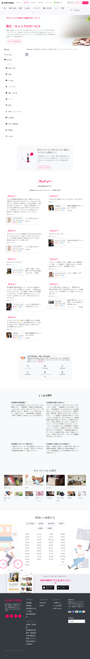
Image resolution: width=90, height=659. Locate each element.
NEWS (42, 605)
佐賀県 (63, 542)
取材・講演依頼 (31, 633)
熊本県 (63, 548)
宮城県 (27, 542)
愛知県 (39, 553)
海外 (62, 562)
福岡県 (63, 539)
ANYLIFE (43, 603)
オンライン (62, 565)
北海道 (27, 534)
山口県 (51, 553)
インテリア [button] (36, 8)
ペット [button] (56, 8)
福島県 (27, 551)
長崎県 (63, 545)
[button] (70, 2)
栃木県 (27, 556)
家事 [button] (20, 8)
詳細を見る (41, 361)
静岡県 (39, 551)
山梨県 (39, 542)
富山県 (39, 534)
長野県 (39, 545)
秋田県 (27, 545)
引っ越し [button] (27, 8)
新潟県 (27, 565)
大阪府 (40, 528)
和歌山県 (51, 539)
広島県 (51, 551)
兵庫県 (51, 534)
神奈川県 (51, 523)
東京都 (41, 523)
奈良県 (51, 537)
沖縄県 (63, 559)
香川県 (51, 559)
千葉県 (27, 562)
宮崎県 (63, 553)
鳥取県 (51, 542)
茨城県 (27, 553)
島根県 (51, 545)
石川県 (39, 537)
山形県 (27, 548)
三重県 (39, 556)
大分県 (63, 551)
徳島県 (51, 556)
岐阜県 (39, 548)
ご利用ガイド (57, 603)
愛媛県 (63, 534)
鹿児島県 (63, 556)
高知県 (63, 537)
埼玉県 (61, 523)
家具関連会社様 (31, 630)
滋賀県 (39, 559)
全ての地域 (30, 523)
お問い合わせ (57, 608)
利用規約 (29, 605)
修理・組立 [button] (12, 8)
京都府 (50, 528)
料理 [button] (62, 8)
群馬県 (27, 559)
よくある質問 (57, 605)
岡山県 (51, 548)
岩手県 (27, 539)
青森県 (27, 537)
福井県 (39, 539)
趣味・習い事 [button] (47, 8)
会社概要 (29, 603)
